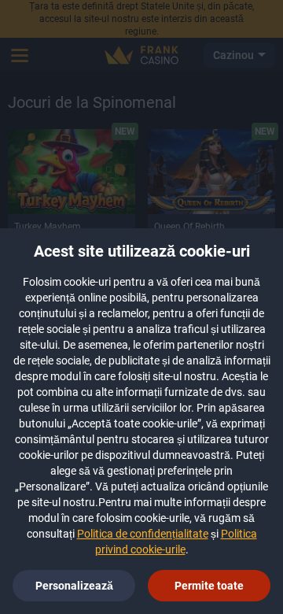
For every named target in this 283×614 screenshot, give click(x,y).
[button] (209, 585)
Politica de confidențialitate (142, 533)
